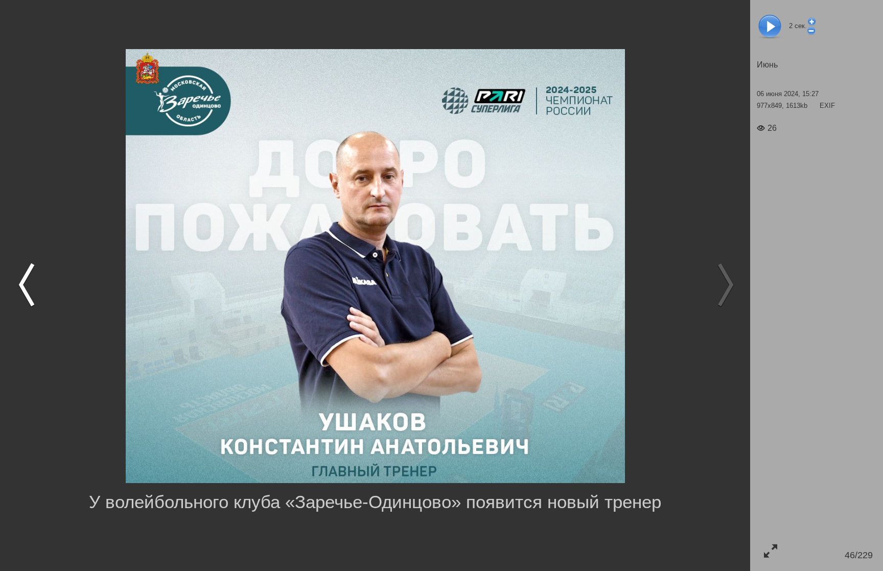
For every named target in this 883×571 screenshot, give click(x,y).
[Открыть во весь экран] (770, 551)
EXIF (827, 105)
